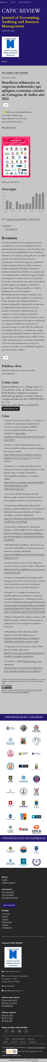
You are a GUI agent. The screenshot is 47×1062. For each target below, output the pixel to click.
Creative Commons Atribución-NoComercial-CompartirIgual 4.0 (22, 691)
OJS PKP (34, 1060)
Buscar (23, 1041)
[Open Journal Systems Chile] (11, 1051)
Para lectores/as (8, 892)
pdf (6, 105)
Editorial (5, 916)
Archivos (14, 1041)
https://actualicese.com (32, 661)
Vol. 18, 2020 (8, 1015)
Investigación (11, 229)
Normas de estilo (18, 1038)
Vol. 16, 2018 (8, 1021)
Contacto (32, 1041)
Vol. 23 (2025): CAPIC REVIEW (15, 73)
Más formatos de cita (11, 408)
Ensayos (5, 919)
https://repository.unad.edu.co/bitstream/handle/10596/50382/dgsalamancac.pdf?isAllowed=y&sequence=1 (24, 485)
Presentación (7, 922)
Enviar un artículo (9, 905)
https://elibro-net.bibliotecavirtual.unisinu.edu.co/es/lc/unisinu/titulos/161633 (24, 436)
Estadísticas (8, 1006)
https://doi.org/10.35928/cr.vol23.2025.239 (23, 219)
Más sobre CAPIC (10, 1000)
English (4, 880)
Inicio (7, 1038)
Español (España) (8, 882)
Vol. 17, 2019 (7, 1018)
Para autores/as (8, 895)
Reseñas (5, 925)
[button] (9, 127)
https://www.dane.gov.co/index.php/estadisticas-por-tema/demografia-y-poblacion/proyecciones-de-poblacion (24, 536)
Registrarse (3, 2)
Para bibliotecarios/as (10, 897)
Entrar (13, 2)
